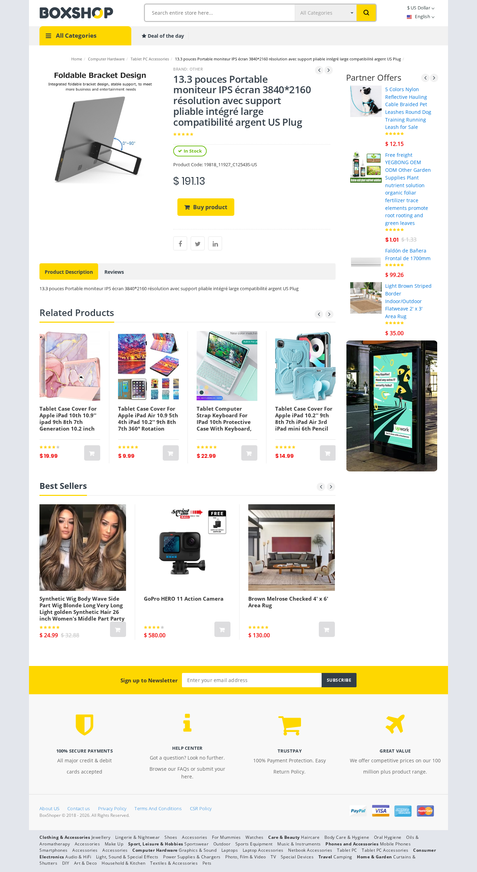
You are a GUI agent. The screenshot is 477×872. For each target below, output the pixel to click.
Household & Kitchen (124, 863)
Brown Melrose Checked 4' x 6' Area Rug (288, 602)
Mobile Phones (395, 844)
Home (76, 58)
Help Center (187, 748)
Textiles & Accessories (174, 863)
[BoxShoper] (76, 12)
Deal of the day (165, 35)
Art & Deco (85, 863)
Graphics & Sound (198, 850)
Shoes (170, 837)
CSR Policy (201, 808)
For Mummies (226, 837)
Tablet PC (347, 850)
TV (273, 857)
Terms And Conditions (158, 808)
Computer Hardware (106, 58)
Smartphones (53, 850)
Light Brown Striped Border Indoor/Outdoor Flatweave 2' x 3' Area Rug (408, 301)
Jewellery (101, 837)
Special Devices (297, 857)
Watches (254, 837)
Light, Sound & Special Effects (127, 857)
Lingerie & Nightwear (137, 837)
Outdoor (222, 844)
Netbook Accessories (310, 850)
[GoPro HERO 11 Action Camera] (187, 547)
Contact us (78, 808)
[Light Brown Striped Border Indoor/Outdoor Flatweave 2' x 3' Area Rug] (366, 297)
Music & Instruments (299, 844)
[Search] (366, 13)
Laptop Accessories (263, 850)
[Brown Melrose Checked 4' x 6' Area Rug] (291, 547)
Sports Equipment (254, 844)
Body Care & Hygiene (346, 837)
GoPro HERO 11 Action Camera (183, 598)
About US (49, 808)
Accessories (194, 837)
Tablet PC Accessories (150, 58)
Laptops (229, 850)
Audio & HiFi (78, 857)
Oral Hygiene (388, 837)
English (422, 16)
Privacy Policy (112, 808)
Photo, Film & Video (245, 857)
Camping (342, 857)
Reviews (114, 272)
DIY (65, 863)
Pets (207, 863)
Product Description (69, 272)
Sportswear (196, 844)
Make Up (114, 844)
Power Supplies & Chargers (192, 857)
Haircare (310, 837)
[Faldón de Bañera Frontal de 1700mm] (366, 262)
